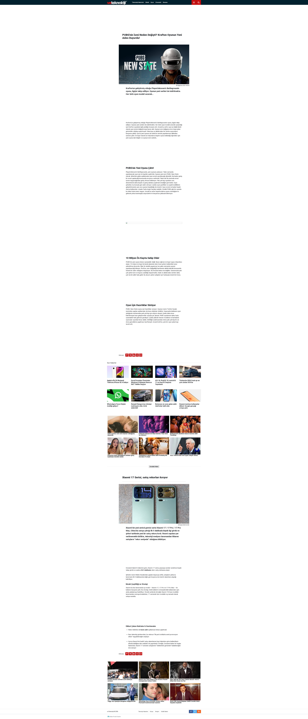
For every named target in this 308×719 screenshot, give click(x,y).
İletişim (157, 711)
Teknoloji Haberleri (138, 2)
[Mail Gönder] (140, 355)
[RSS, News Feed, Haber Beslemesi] (199, 711)
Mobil (147, 2)
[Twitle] (130, 355)
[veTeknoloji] (117, 2)
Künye (151, 711)
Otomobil (158, 2)
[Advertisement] (154, 18)
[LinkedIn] (133, 355)
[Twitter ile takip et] (195, 711)
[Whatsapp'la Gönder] (137, 355)
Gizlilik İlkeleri (164, 711)
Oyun (152, 2)
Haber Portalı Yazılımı (115, 716)
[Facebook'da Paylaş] (126, 355)
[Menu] (193, 2)
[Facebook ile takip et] (191, 711)
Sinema (165, 2)
